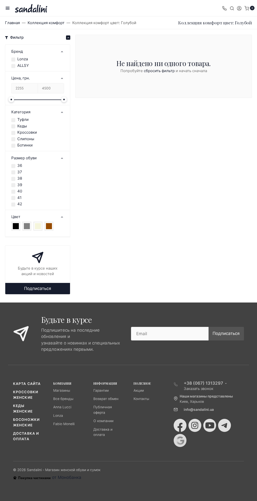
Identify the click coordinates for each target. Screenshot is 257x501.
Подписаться (37, 288)
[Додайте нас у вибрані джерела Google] (180, 440)
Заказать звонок (198, 388)
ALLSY (23, 65)
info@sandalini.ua (199, 410)
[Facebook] (180, 425)
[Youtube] (209, 425)
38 (19, 178)
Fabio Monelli (64, 424)
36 (19, 165)
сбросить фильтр (159, 70)
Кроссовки (27, 132)
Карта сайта (27, 384)
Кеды (22, 126)
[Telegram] (224, 425)
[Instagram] (194, 425)
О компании (103, 421)
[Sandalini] (31, 8)
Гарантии (101, 390)
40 (19, 191)
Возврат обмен (105, 399)
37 (19, 172)
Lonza (22, 59)
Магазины (61, 390)
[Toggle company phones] (224, 8)
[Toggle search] (232, 8)
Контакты (141, 399)
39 (19, 184)
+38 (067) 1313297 (203, 383)
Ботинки (25, 145)
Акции (139, 390)
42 (19, 204)
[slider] (11, 99)
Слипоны (25, 138)
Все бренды (63, 399)
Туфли (23, 119)
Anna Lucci (62, 407)
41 (19, 197)
